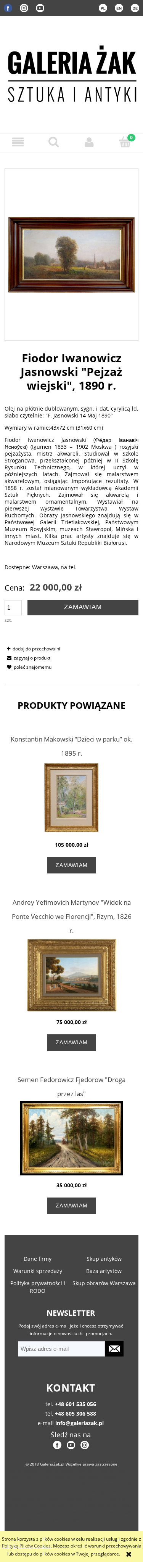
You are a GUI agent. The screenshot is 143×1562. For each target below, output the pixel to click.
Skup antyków (104, 1258)
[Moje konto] (90, 142)
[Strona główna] (71, 72)
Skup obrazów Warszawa (104, 1283)
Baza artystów (104, 1271)
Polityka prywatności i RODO (37, 1286)
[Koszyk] (125, 141)
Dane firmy (37, 1258)
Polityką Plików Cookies (26, 1546)
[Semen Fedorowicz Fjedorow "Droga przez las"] (71, 1138)
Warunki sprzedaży (37, 1271)
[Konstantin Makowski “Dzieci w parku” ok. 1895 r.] (71, 798)
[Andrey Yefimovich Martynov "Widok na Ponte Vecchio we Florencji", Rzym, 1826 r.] (71, 975)
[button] (18, 142)
